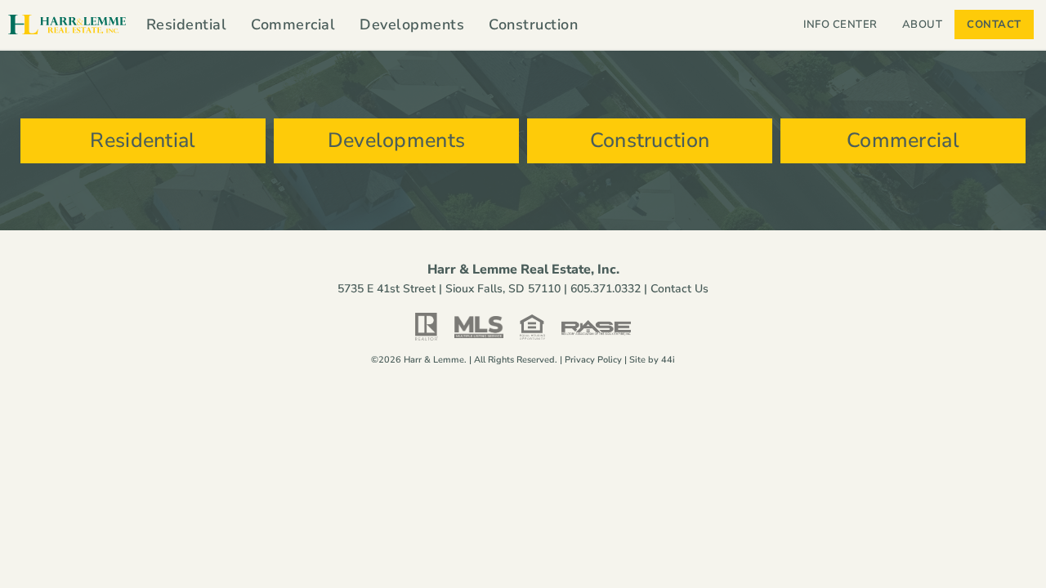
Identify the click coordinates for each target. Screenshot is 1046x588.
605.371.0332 (605, 288)
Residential (186, 24)
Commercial (293, 24)
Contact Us (679, 288)
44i (668, 360)
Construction (533, 24)
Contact (994, 24)
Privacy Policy (593, 360)
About (922, 24)
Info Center (840, 24)
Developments (412, 24)
